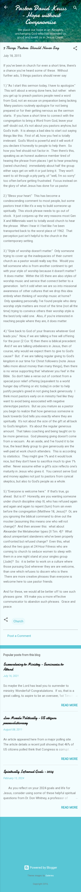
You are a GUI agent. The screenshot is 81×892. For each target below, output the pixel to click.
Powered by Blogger (43, 867)
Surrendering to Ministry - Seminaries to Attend (33, 667)
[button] (75, 49)
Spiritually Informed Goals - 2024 (28, 771)
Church (18, 621)
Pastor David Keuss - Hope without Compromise (40, 15)
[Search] (75, 8)
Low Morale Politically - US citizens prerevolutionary (29, 720)
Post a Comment (19, 636)
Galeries (49, 875)
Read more (69, 705)
